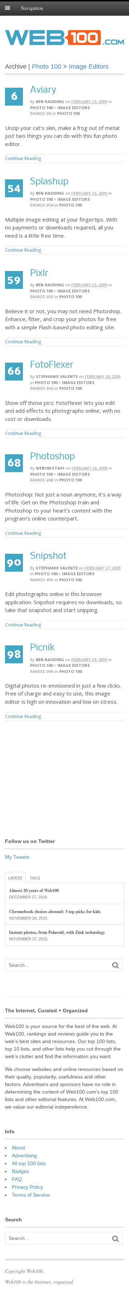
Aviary (43, 90)
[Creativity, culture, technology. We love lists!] (64, 41)
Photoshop (52, 457)
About (18, 1147)
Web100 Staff (50, 468)
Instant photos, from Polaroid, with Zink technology (57, 932)
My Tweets (17, 857)
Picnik (42, 648)
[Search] (115, 965)
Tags (35, 878)
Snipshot (48, 556)
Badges (20, 1171)
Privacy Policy (27, 1187)
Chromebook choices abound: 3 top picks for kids (55, 911)
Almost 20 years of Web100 (34, 890)
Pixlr (39, 273)
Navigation (32, 8)
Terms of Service (31, 1195)
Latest (15, 878)
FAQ (17, 1179)
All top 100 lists (29, 1163)
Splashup (49, 182)
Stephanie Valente (57, 376)
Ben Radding (50, 101)
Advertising (24, 1155)
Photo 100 (46, 66)
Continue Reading (23, 158)
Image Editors (89, 66)
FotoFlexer (51, 365)
